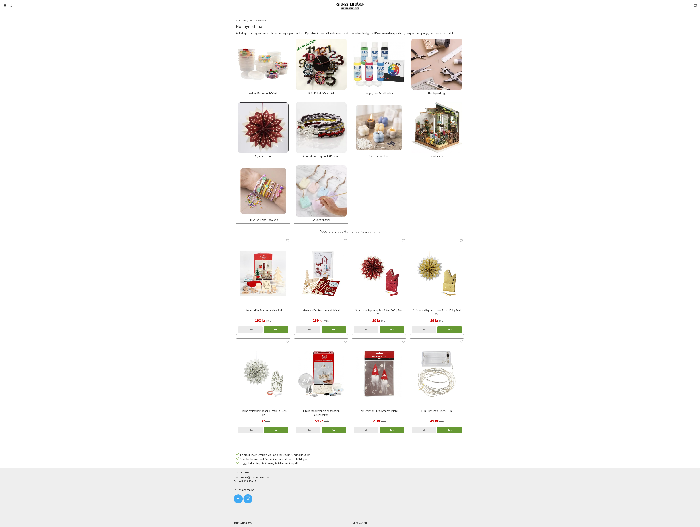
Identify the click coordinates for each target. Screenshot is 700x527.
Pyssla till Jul (263, 156)
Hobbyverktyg (437, 93)
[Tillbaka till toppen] (461, 522)
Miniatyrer (436, 156)
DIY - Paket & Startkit (321, 93)
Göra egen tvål (321, 220)
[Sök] (11, 5)
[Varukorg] (695, 5)
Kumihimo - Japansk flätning (321, 156)
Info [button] (250, 329)
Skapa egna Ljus (379, 156)
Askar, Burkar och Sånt (263, 93)
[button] (276, 329)
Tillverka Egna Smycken (263, 220)
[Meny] (5, 5)
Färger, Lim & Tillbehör (379, 93)
